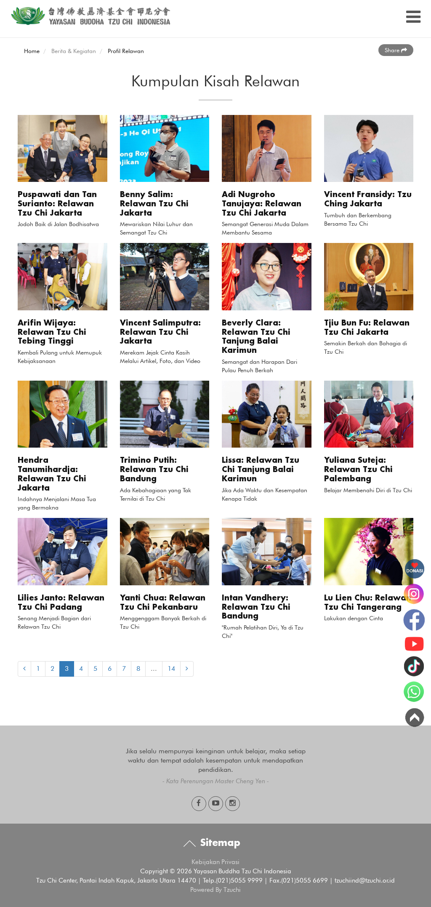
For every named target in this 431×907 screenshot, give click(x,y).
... (154, 668)
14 (171, 668)
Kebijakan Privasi (215, 862)
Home (32, 51)
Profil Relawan (126, 51)
